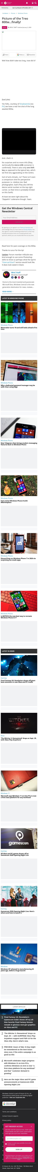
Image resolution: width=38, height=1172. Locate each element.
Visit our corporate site (17, 1097)
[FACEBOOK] (13, 277)
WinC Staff (13, 27)
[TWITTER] (16, 277)
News (4, 27)
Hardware (5, 13)
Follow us (21, 55)
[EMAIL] (22, 277)
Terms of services (25, 227)
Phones (13, 13)
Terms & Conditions (17, 1158)
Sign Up (19, 1149)
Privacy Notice (27, 229)
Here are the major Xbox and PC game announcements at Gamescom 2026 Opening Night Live (20, 1082)
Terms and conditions (9, 1112)
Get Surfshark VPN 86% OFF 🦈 (22, 8)
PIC (3, 106)
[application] (19, 140)
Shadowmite (25, 104)
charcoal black (8, 262)
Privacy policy (6, 1120)
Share (6, 55)
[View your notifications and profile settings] (27, 3)
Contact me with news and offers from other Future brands (19, 1144)
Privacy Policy (25, 1157)
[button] (35, 3)
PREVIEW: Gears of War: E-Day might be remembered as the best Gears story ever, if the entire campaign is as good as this (20, 1051)
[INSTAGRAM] (19, 277)
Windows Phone (22, 13)
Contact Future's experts (10, 1116)
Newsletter (32, 55)
